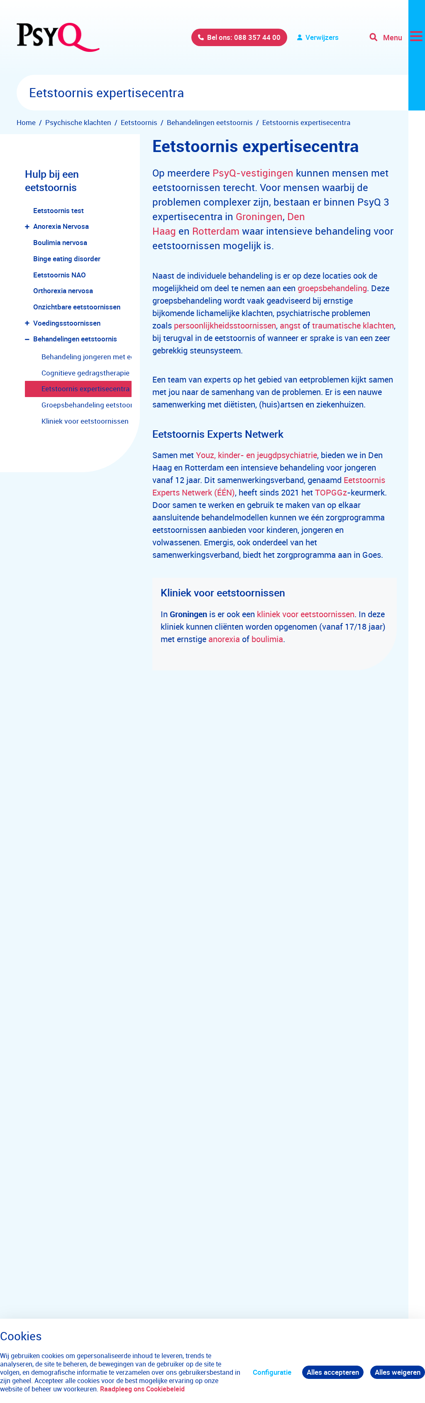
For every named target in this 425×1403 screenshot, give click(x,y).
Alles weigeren (397, 1372)
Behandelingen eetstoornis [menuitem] (75, 338)
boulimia (267, 639)
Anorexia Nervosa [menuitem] (61, 226)
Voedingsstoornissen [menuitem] (66, 323)
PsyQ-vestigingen (252, 172)
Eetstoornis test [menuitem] (58, 210)
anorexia (224, 639)
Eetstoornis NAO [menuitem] (59, 275)
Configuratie (272, 1372)
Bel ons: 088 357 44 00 (244, 37)
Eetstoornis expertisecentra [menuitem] (85, 388)
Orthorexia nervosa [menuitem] (63, 290)
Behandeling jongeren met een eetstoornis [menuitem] (87, 356)
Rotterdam (215, 231)
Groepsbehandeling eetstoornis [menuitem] (87, 405)
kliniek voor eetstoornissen (305, 614)
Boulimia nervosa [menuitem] (60, 242)
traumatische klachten (353, 325)
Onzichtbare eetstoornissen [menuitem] (76, 307)
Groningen (259, 216)
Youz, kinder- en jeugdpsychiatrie (256, 455)
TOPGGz (331, 492)
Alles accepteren (333, 1372)
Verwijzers (322, 37)
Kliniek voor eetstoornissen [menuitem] (85, 421)
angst (290, 325)
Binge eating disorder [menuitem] (66, 258)
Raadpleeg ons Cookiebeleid (142, 1388)
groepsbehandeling (332, 288)
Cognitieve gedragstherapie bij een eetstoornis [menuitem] (87, 373)
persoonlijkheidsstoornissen (225, 325)
